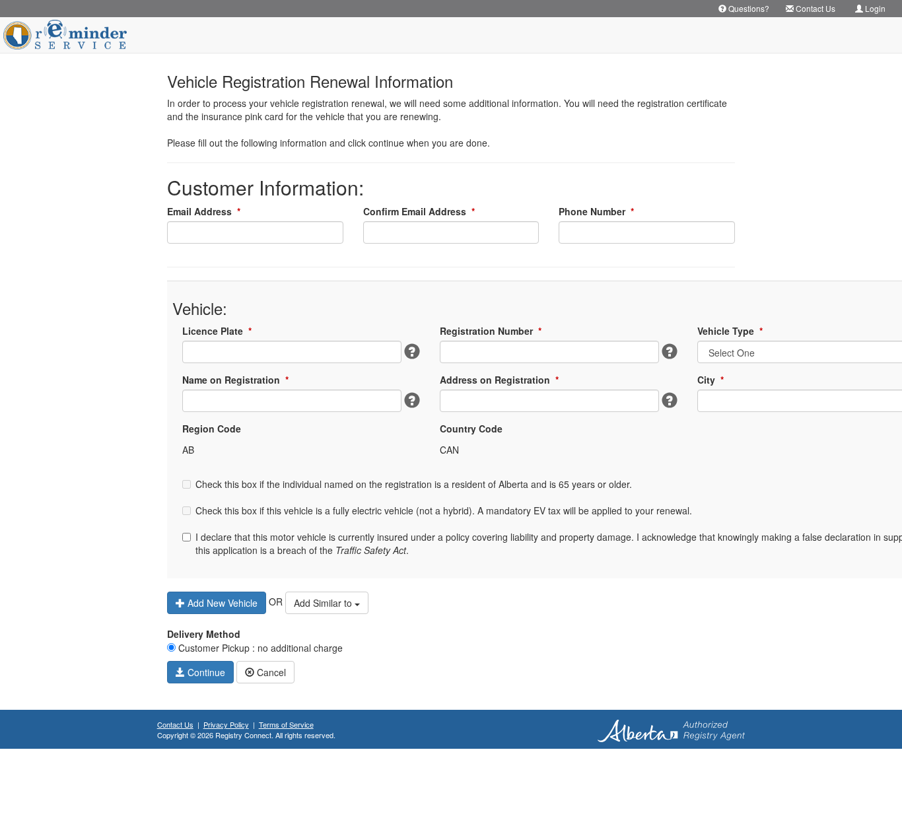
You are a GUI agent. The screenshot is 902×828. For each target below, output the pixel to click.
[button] (412, 351)
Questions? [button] (747, 8)
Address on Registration (499, 379)
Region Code (211, 428)
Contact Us (175, 724)
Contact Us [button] (814, 8)
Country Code (471, 428)
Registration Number (490, 330)
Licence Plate (217, 330)
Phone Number (596, 211)
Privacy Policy (226, 724)
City (710, 379)
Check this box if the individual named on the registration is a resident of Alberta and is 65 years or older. (413, 484)
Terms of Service (286, 724)
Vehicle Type (730, 330)
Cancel (270, 672)
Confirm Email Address (419, 211)
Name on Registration (235, 379)
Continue (205, 672)
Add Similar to (324, 602)
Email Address (203, 211)
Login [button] (874, 8)
